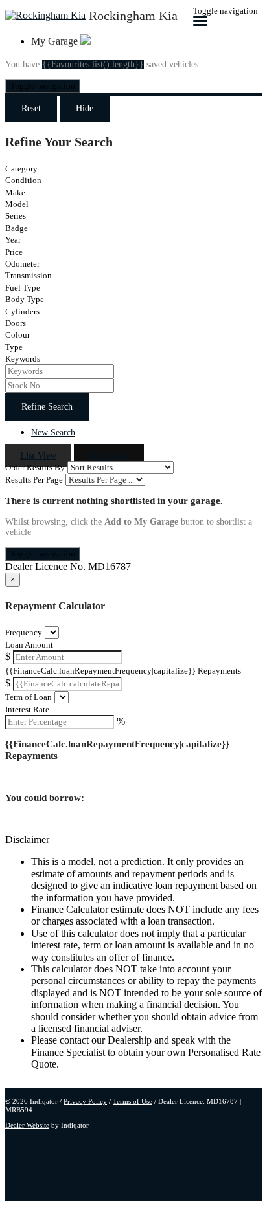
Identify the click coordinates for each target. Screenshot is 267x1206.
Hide (84, 108)
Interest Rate (27, 709)
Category (21, 168)
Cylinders (22, 311)
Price (14, 252)
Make (15, 192)
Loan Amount (29, 645)
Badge (16, 228)
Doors (15, 323)
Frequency (23, 632)
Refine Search (47, 406)
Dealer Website (27, 1125)
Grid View (109, 456)
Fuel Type (22, 287)
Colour (17, 335)
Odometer (22, 264)
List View (38, 456)
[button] (133, 840)
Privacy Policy (85, 1101)
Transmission (28, 275)
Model (17, 204)
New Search (53, 432)
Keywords (22, 359)
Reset (31, 108)
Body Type (24, 299)
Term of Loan (28, 697)
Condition (23, 180)
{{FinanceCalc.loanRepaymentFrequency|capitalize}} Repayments (123, 670)
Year (13, 240)
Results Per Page (34, 480)
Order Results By (35, 467)
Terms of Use (132, 1101)
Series (15, 216)
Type (14, 347)
